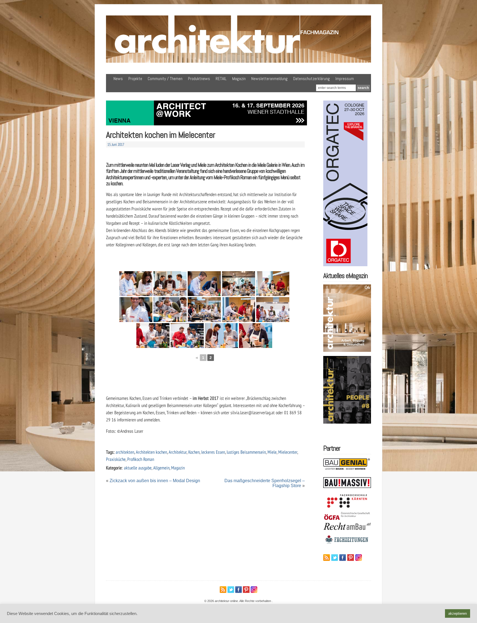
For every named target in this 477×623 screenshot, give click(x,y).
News (118, 78)
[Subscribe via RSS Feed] (326, 557)
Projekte (135, 78)
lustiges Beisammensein (246, 452)
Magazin (239, 78)
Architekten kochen (151, 452)
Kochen (194, 452)
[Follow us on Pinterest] (350, 557)
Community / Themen (165, 78)
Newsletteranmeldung (269, 78)
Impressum (344, 78)
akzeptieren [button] (457, 613)
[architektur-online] (238, 62)
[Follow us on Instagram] (358, 557)
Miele (272, 452)
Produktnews (199, 78)
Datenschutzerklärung (311, 78)
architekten (125, 452)
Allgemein (161, 467)
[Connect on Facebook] (342, 557)
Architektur (178, 452)
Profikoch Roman (140, 459)
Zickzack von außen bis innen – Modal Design (155, 480)
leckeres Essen (213, 452)
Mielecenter (287, 452)
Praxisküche (116, 459)
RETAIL (221, 78)
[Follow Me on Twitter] (334, 557)
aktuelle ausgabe (138, 467)
